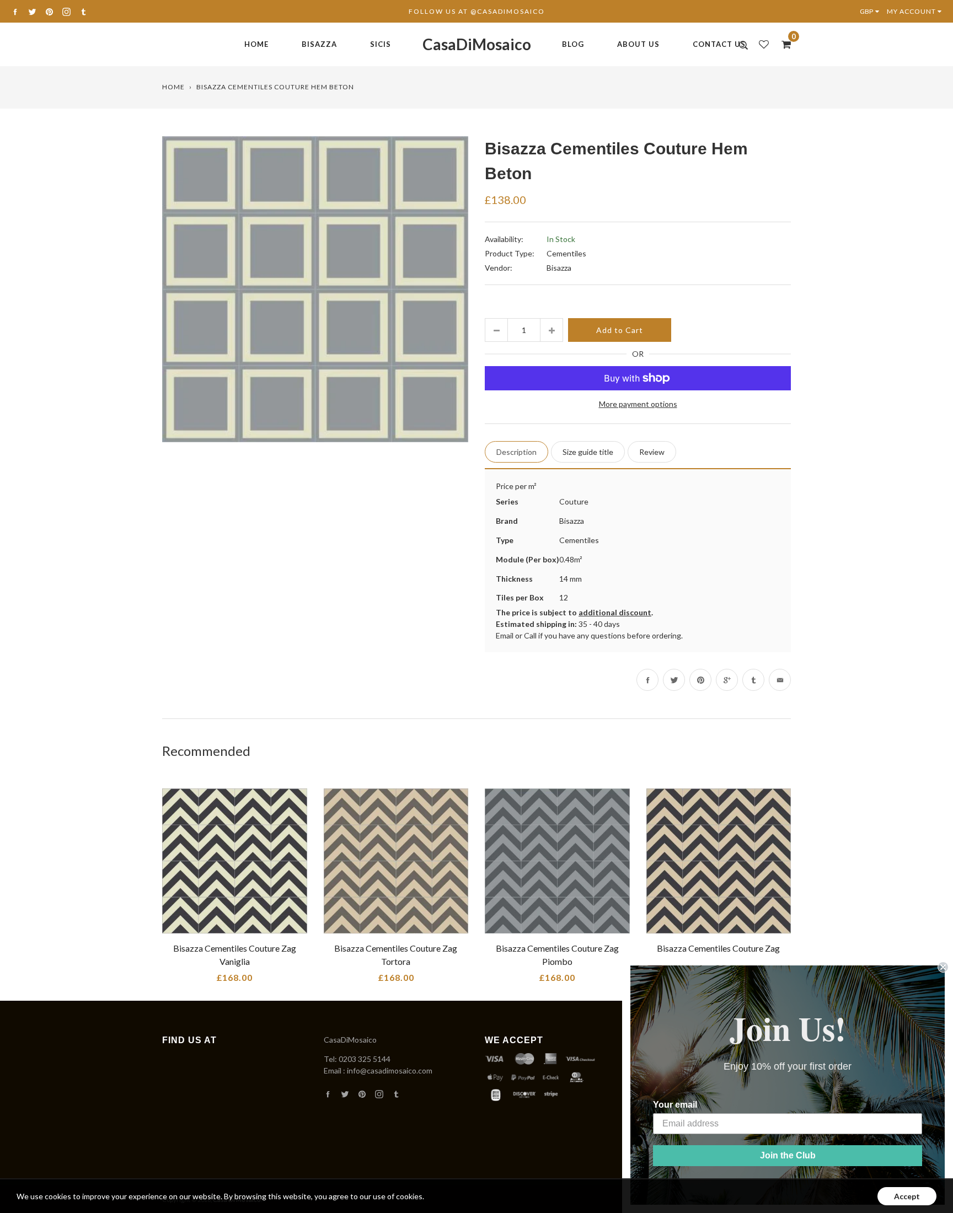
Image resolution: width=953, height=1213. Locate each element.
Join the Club (788, 1155)
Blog (573, 44)
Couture (573, 501)
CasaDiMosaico (476, 44)
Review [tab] (652, 452)
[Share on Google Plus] (727, 680)
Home (256, 44)
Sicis (380, 44)
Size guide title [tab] (588, 452)
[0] (782, 44)
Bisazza (319, 44)
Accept (907, 1196)
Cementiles (566, 253)
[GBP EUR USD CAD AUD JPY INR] (872, 11)
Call (530, 635)
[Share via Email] (780, 680)
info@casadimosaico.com (389, 1070)
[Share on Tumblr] (753, 680)
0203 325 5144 (364, 1059)
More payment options (638, 404)
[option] (315, 289)
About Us (638, 44)
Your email (675, 1104)
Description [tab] (516, 452)
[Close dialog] (943, 967)
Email (504, 635)
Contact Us (719, 44)
